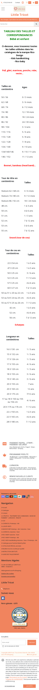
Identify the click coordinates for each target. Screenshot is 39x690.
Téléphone (6, 589)
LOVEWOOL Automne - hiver (11, 532)
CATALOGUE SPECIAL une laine (11, 546)
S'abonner (32, 642)
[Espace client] (22, 2)
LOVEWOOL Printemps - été (10, 523)
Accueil (4, 507)
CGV (3, 521)
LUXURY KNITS (6, 526)
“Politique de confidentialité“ (14, 679)
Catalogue (5, 510)
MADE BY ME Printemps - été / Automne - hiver (16, 529)
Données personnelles (8, 576)
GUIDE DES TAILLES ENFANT (10, 554)
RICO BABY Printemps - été (10, 537)
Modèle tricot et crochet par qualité (13, 549)
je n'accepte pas (10, 686)
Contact (17, 2)
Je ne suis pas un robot (12, 646)
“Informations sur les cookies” (18, 677)
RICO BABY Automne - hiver (10, 535)
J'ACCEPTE (29, 686)
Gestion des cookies (7, 573)
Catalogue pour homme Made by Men (14, 543)
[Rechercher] (36, 24)
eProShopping (8, 654)
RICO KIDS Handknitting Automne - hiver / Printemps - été (19, 540)
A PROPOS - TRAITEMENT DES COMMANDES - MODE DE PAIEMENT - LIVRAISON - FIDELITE (18, 517)
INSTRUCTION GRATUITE (9, 551)
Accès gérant (32, 654)
